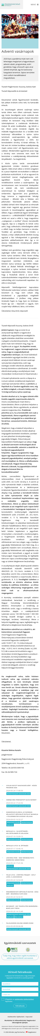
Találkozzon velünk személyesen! (20, 923)
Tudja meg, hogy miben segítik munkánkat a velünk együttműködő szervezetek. (20, 957)
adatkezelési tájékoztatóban (24, 999)
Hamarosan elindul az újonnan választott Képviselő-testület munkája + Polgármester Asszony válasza (22, 814)
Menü (33, 4)
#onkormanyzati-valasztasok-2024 (18, 794)
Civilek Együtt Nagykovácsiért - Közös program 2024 (21, 787)
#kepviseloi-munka (13, 822)
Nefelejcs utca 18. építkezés (17, 846)
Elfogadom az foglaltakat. (19, 1000)
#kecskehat (19, 917)
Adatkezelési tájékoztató (16, 1017)
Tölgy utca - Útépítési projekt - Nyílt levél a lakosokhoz (21, 876)
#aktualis (10, 825)
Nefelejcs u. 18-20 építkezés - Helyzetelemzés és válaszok (17, 832)
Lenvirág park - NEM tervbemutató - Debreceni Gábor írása (20, 859)
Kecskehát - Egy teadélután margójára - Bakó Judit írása (22, 907)
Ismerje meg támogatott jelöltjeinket (21, 800)
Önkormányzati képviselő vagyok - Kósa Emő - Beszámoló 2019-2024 (22, 893)
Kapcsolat (29, 1017)
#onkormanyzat (27, 822)
